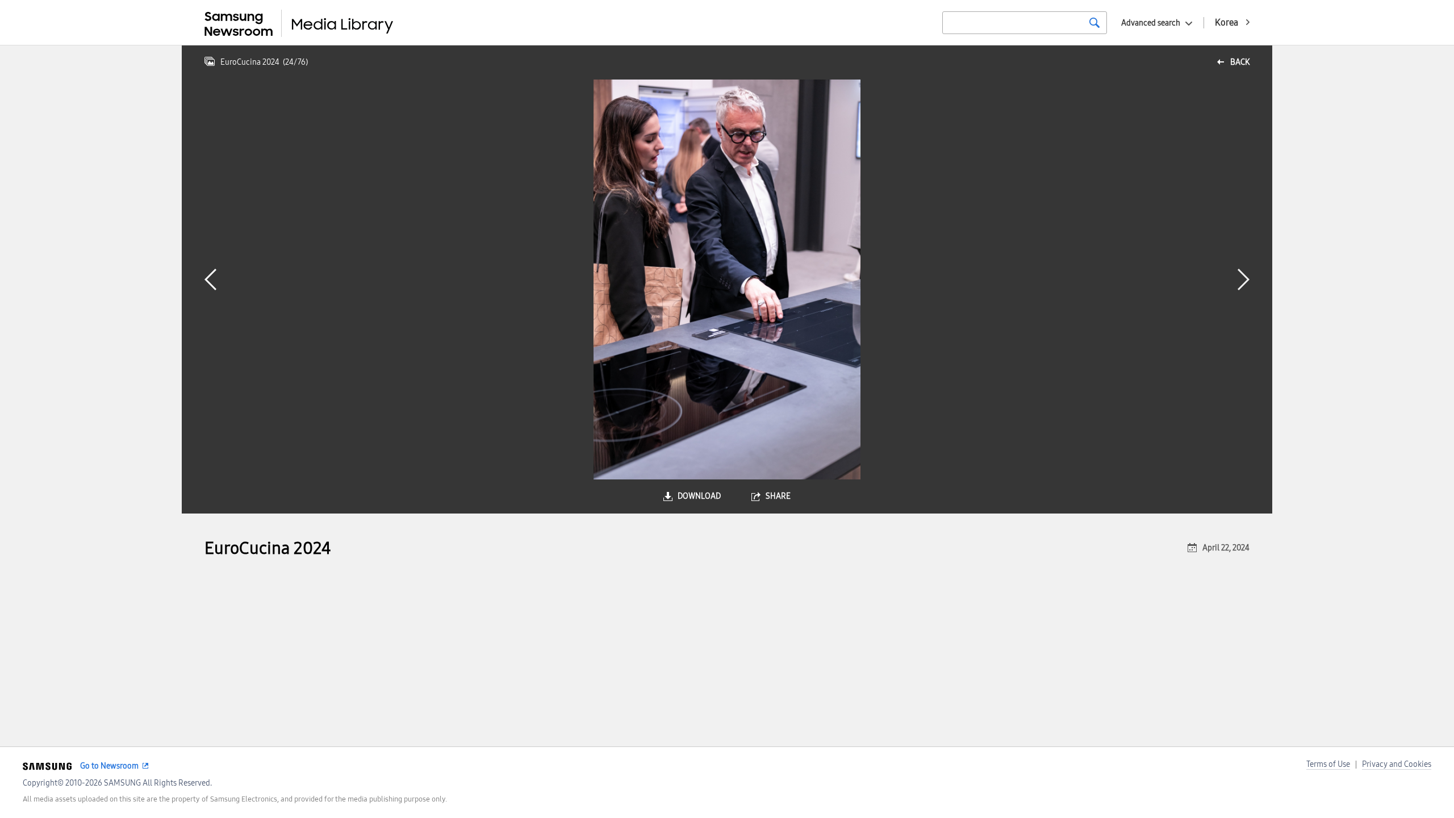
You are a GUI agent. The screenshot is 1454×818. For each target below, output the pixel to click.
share (778, 496)
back (1240, 62)
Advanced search (1150, 23)
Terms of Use (1328, 764)
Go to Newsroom (109, 766)
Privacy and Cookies (1396, 764)
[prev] (210, 279)
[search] (1094, 22)
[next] (1244, 279)
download (699, 496)
